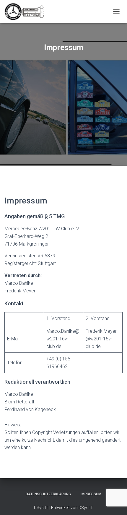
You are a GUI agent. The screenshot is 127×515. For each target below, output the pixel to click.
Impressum (91, 494)
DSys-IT (86, 507)
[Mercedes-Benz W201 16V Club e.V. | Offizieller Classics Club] (26, 11)
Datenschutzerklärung (48, 494)
